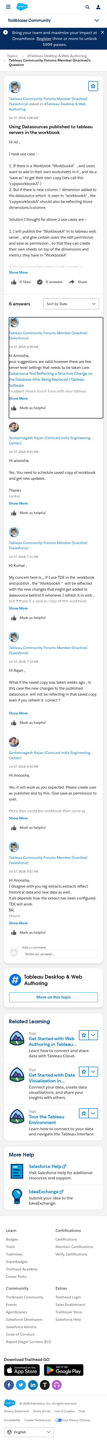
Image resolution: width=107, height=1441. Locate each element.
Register (44, 38)
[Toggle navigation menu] (97, 20)
